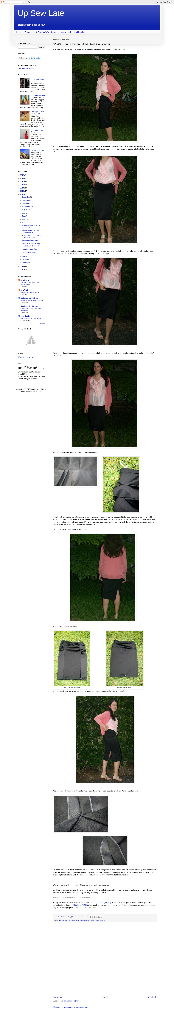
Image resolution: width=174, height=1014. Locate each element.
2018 (22, 175)
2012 (22, 194)
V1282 (92, 920)
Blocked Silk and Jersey (30, 241)
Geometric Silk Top (38, 96)
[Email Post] (86, 917)
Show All (42, 323)
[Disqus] (104, 960)
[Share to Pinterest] (101, 917)
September (26, 207)
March (24, 256)
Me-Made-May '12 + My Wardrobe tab (30, 231)
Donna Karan (63, 920)
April (24, 222)
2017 (22, 178)
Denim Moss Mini (37, 150)
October (25, 203)
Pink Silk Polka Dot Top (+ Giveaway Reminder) (31, 245)
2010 (22, 270)
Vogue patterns (100, 920)
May (24, 219)
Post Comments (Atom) (71, 1001)
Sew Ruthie (25, 280)
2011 (22, 267)
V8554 (75, 905)
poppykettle (25, 316)
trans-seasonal (84, 920)
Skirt (77, 920)
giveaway (72, 920)
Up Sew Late (41, 13)
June (24, 216)
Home (18, 32)
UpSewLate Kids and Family (72, 32)
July (23, 213)
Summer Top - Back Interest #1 (31, 292)
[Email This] (91, 917)
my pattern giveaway (103, 902)
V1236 (84, 905)
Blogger (38, 391)
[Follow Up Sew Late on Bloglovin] (29, 59)
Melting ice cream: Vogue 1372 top (32, 300)
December (26, 197)
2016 (22, 181)
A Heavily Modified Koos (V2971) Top (31, 226)
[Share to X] (96, 917)
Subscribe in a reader (26, 69)
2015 (22, 185)
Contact (28, 32)
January (25, 263)
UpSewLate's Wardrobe (45, 32)
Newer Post (58, 997)
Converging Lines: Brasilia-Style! (37, 113)
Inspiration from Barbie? (30, 249)
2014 (22, 188)
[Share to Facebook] (99, 917)
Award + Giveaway (29, 252)
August (25, 210)
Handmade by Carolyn (29, 306)
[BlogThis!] (93, 917)
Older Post (152, 997)
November (26, 200)
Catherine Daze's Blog (29, 298)
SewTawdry (25, 290)
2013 (22, 191)
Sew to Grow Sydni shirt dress (31, 318)
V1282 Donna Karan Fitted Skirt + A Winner (31, 236)
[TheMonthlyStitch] (31, 348)
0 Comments (79, 917)
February (25, 259)
